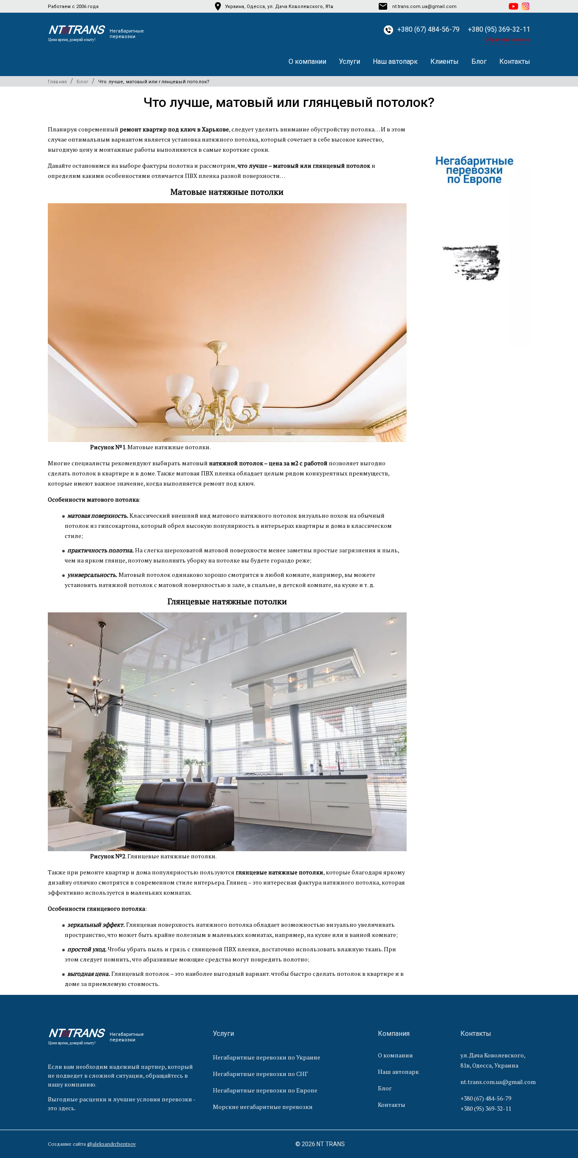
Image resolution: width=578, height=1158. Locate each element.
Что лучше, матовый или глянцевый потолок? (153, 82)
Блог (479, 61)
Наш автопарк (395, 61)
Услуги (349, 61)
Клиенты (444, 61)
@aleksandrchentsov (111, 1144)
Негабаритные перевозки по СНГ (260, 1074)
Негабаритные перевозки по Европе (265, 1090)
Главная (57, 82)
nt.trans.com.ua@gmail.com (498, 1082)
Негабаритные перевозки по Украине (266, 1057)
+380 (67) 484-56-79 (428, 29)
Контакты (514, 61)
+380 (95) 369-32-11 (499, 29)
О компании (307, 61)
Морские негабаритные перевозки (263, 1107)
